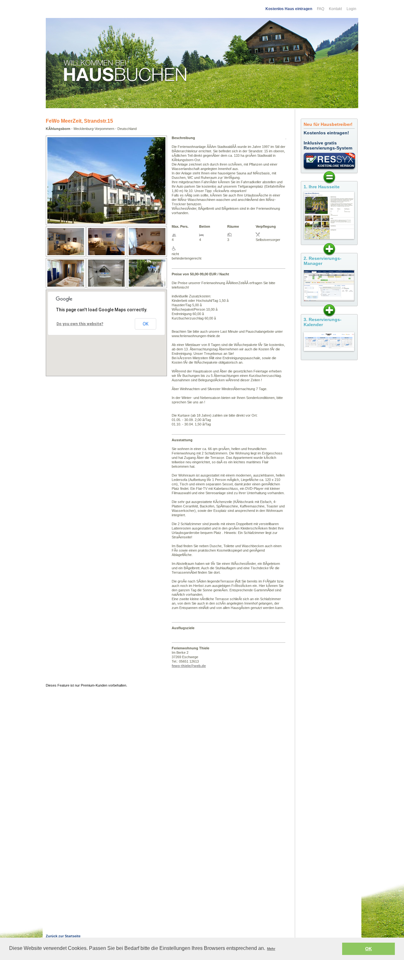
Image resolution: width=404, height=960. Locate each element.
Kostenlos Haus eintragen (288, 9)
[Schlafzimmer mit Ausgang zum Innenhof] (147, 255)
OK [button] (368, 948)
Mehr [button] (271, 949)
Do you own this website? (79, 324)
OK (145, 323)
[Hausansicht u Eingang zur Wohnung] (106, 222)
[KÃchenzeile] (65, 255)
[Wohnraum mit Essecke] (106, 255)
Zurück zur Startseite (63, 936)
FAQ (320, 9)
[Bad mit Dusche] (106, 287)
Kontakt (335, 9)
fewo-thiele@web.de (189, 666)
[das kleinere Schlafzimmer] (65, 287)
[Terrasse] (147, 287)
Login (351, 9)
